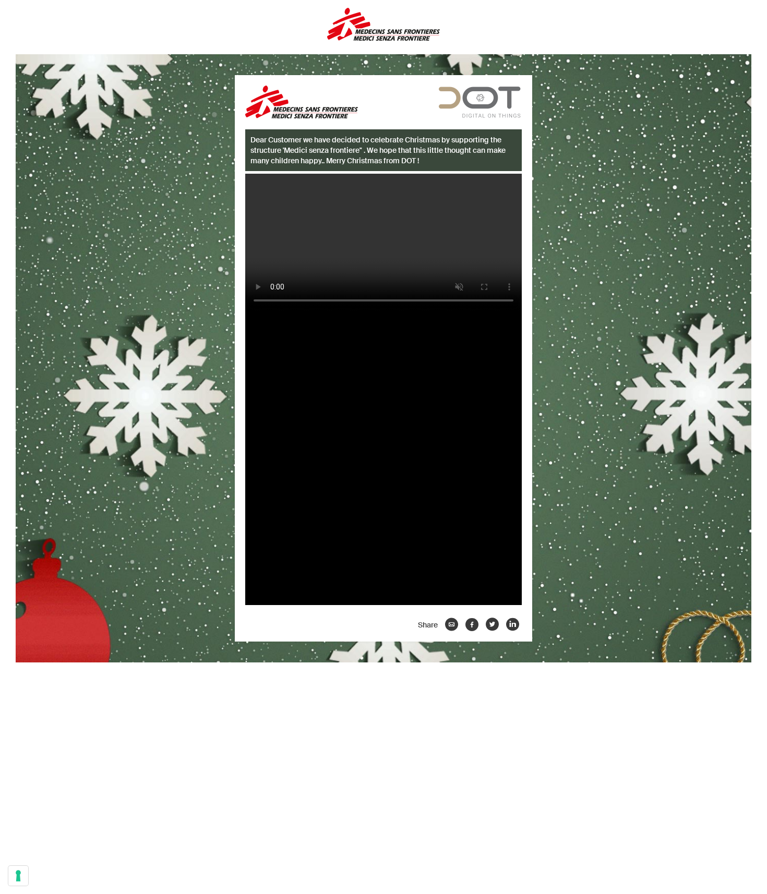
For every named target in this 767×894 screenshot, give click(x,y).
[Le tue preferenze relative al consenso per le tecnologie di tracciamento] (18, 876)
